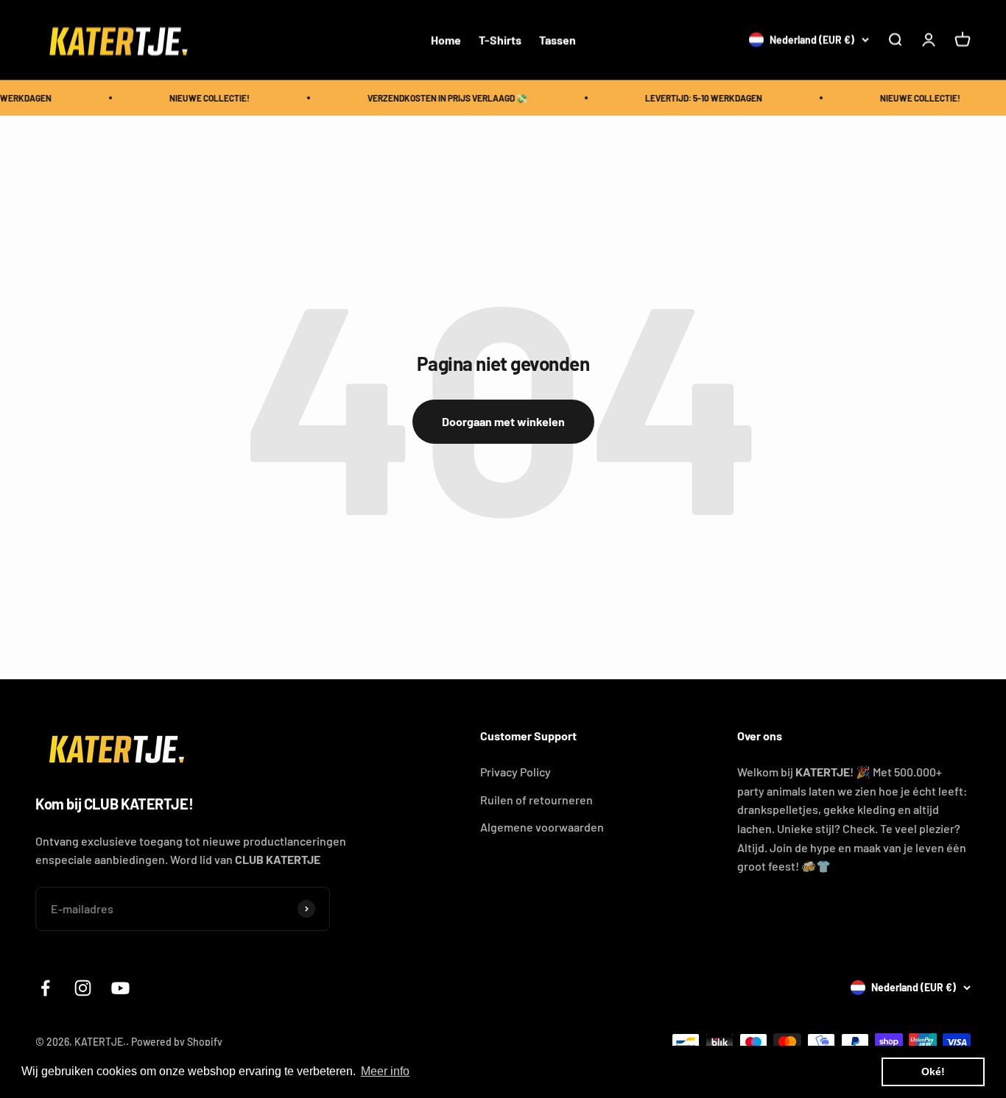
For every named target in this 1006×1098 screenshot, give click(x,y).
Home (446, 39)
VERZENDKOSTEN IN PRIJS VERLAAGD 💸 (441, 98)
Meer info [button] (385, 1071)
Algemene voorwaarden (542, 827)
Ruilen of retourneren (536, 800)
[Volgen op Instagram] (83, 988)
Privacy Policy (515, 772)
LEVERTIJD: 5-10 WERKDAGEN (697, 98)
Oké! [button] (933, 1071)
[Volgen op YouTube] (120, 988)
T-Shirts (500, 39)
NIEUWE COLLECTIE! (203, 98)
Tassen (557, 39)
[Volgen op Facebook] (45, 988)
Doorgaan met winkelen (503, 421)
